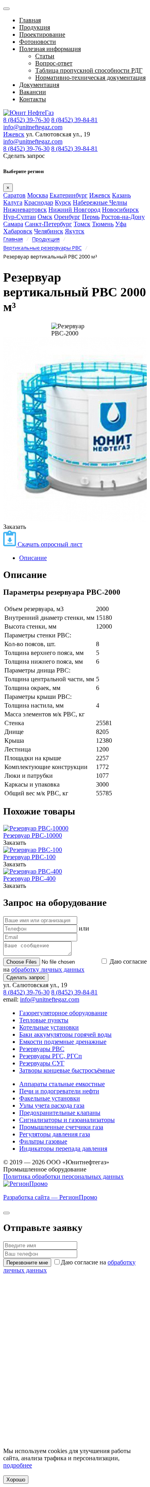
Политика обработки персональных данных (63, 1176)
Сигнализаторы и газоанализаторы (67, 1119)
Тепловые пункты (43, 1020)
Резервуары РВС (41, 1048)
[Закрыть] (6, 1213)
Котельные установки (49, 1027)
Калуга (12, 202)
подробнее (17, 1465)
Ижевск (13, 134)
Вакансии (32, 92)
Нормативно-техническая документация (90, 77)
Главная (30, 20)
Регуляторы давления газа (54, 1134)
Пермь (91, 216)
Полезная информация (50, 48)
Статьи (44, 56)
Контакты (32, 99)
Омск (45, 216)
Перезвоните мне (27, 1263)
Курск (63, 202)
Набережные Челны (100, 202)
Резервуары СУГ (41, 1063)
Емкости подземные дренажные (62, 1041)
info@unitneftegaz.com (32, 127)
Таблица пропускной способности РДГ (88, 70)
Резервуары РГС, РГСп (50, 1056)
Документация (39, 84)
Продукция (34, 27)
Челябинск (48, 231)
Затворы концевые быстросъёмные (67, 1070)
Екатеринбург (69, 195)
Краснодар (38, 202)
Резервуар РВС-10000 (32, 835)
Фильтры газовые (43, 1141)
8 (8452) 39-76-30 (26, 119)
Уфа (120, 224)
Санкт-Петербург (48, 224)
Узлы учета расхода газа (51, 1105)
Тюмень (103, 224)
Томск (82, 224)
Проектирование (42, 34)
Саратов (14, 195)
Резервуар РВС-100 (29, 857)
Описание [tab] (33, 557)
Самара (13, 224)
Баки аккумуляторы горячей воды (65, 1034)
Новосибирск (120, 209)
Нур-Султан (19, 216)
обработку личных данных (47, 969)
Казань (121, 195)
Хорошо (15, 1480)
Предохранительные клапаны (59, 1112)
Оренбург (67, 216)
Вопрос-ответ (53, 63)
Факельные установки (49, 1098)
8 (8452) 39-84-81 (74, 119)
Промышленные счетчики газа (61, 1127)
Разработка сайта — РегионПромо (50, 1197)
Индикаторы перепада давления (63, 1148)
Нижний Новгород (74, 209)
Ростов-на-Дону (123, 216)
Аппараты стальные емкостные (62, 1084)
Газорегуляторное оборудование (63, 1013)
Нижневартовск (25, 209)
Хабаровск (17, 231)
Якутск (74, 231)
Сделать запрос (25, 977)
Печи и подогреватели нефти (59, 1091)
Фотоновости (37, 41)
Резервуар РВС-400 (29, 878)
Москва (37, 195)
